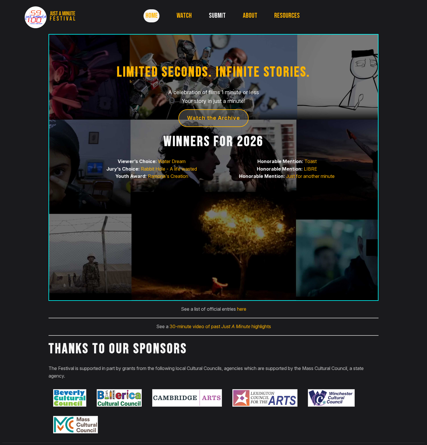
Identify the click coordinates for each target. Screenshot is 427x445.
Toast (310, 161)
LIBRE (310, 169)
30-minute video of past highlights (220, 326)
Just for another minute (310, 176)
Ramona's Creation (168, 176)
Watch (184, 15)
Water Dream (172, 161)
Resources (287, 15)
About (250, 15)
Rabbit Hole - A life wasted (169, 169)
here (241, 309)
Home (152, 15)
